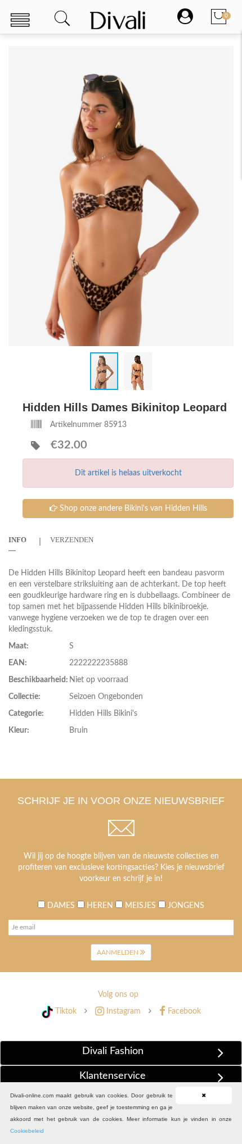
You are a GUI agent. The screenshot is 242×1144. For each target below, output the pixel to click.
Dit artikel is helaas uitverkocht (128, 473)
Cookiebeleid (27, 1131)
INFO (17, 539)
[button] (223, 56)
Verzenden (71, 539)
